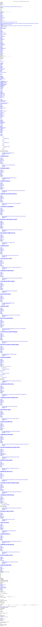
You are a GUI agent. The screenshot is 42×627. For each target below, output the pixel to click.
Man (12, 6)
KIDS (16, 6)
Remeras (1, 120)
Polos (1, 104)
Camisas (1, 64)
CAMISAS (19, 23)
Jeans (20, 25)
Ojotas (1, 135)
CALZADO (8, 24)
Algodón (6, 25)
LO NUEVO (2, 6)
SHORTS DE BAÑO (31, 23)
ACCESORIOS (2, 23)
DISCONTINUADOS (8, 6)
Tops (1, 117)
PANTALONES (36, 23)
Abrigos (26, 25)
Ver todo (1, 73)
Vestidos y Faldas (23, 25)
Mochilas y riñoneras (3, 127)
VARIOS (1, 25)
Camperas (1, 66)
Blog (4, 6)
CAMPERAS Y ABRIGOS (8, 23)
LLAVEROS (2, 128)
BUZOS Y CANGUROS (24, 23)
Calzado (21, 6)
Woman (14, 6)
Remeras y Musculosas (3, 100)
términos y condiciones (5, 607)
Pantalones (8, 25)
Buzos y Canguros (2, 68)
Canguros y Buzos (2, 101)
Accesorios (18, 6)
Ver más (3, 145)
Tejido (4, 25)
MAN (1, 79)
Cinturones (1, 130)
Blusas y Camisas (16, 25)
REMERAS (1, 63)
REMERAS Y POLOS (15, 23)
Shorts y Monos (30, 25)
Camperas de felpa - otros (3, 103)
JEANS (11, 24)
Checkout (1, 619)
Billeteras (1, 129)
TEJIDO (5, 24)
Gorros (1, 131)
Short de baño (2, 77)
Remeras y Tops (12, 25)
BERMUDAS (2, 24)
